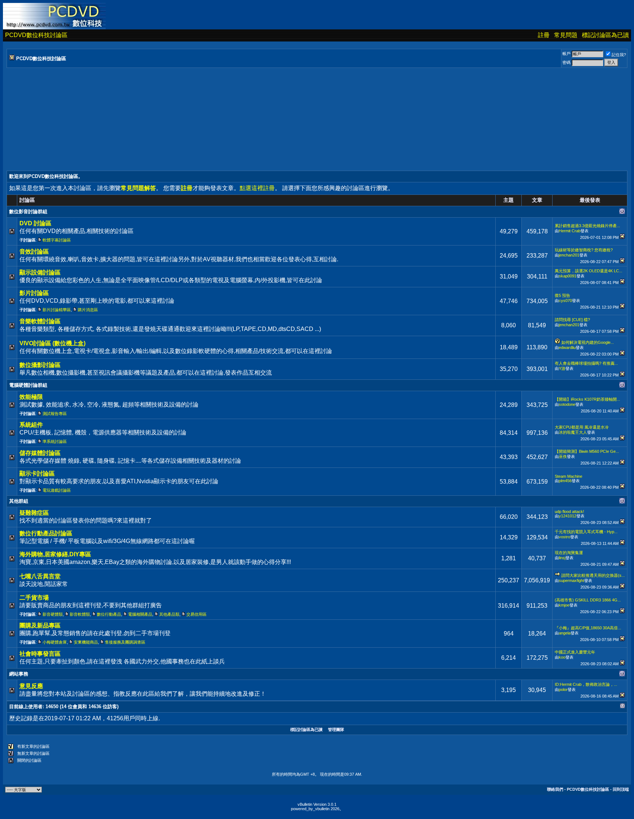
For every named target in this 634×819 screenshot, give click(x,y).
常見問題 (565, 35)
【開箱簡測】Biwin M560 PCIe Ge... (587, 451)
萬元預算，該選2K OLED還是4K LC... (588, 271)
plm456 (565, 480)
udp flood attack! (569, 511)
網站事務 (18, 674)
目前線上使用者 (26, 706)
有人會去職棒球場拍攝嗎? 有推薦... (586, 363)
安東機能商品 (86, 642)
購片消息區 (88, 309)
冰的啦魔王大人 (573, 432)
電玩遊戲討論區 (57, 490)
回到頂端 (621, 789)
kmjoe (564, 605)
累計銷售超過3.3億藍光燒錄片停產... (587, 225)
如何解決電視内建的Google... (587, 342)
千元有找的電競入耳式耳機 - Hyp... (586, 531)
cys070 (565, 300)
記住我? (619, 54)
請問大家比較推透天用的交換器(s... (593, 575)
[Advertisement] (227, 119)
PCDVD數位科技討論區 (36, 35)
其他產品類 (169, 614)
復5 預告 (562, 295)
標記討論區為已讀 (605, 35)
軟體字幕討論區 (57, 240)
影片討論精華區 (57, 309)
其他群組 (18, 501)
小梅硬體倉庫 (55, 642)
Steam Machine (568, 476)
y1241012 (567, 516)
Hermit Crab (569, 231)
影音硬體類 (53, 614)
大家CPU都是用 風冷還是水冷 (582, 427)
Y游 (562, 368)
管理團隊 (336, 729)
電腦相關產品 (140, 614)
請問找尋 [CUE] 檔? (572, 319)
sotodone (567, 404)
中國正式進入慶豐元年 (575, 652)
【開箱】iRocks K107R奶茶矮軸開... (587, 399)
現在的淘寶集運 (569, 552)
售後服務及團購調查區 (125, 642)
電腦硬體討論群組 (28, 385)
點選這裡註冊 (257, 188)
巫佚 (563, 456)
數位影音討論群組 (28, 211)
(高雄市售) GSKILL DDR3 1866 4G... (588, 600)
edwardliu (567, 347)
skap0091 (567, 276)
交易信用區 (196, 614)
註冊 (544, 35)
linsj (562, 558)
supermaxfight (571, 580)
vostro (564, 537)
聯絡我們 (555, 789)
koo (562, 657)
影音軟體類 (80, 614)
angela (565, 633)
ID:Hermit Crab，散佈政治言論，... (586, 684)
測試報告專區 (55, 413)
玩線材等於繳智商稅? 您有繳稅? (584, 250)
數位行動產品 (109, 614)
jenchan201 (569, 255)
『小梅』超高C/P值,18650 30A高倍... (588, 628)
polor (563, 689)
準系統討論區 (55, 441)
